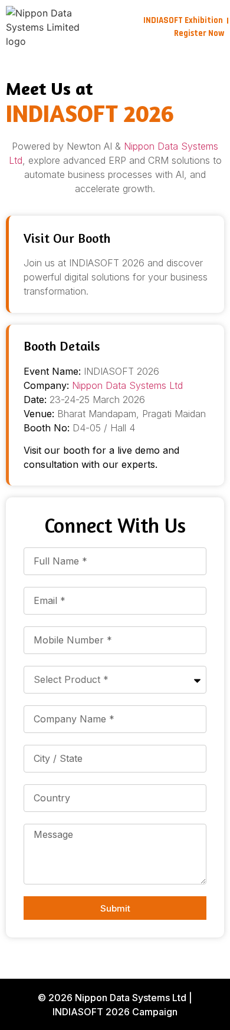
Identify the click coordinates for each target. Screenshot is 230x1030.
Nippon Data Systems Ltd (127, 385)
